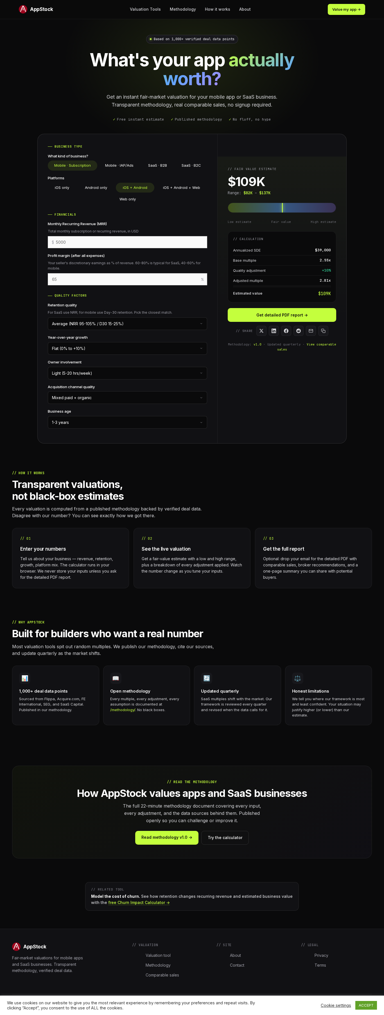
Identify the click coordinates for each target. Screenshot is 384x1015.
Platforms (56, 178)
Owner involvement (65, 362)
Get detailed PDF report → (282, 315)
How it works (217, 9)
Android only (96, 187)
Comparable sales (162, 975)
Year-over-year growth (68, 337)
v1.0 (257, 344)
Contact (237, 965)
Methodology (183, 9)
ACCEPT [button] (366, 1005)
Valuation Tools (145, 9)
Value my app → (346, 9)
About (245, 9)
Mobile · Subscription (72, 165)
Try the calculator (225, 837)
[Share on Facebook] (286, 331)
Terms (320, 965)
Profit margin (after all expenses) (76, 255)
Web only (127, 199)
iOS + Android (135, 187)
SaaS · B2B (157, 165)
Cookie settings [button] (336, 1005)
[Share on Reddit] (298, 331)
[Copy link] (323, 331)
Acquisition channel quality (71, 387)
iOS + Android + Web (181, 187)
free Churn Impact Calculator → (139, 902)
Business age (59, 411)
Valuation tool (158, 955)
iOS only (62, 187)
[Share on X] (261, 331)
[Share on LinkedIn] (274, 331)
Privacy (321, 955)
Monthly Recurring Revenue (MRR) (77, 223)
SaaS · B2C (191, 165)
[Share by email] (311, 331)
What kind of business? (68, 156)
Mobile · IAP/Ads (119, 165)
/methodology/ (122, 709)
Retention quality (62, 305)
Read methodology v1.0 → (166, 837)
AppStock (41, 9)
